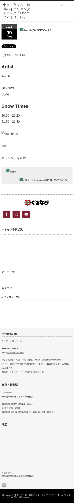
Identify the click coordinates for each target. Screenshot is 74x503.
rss (4, 485)
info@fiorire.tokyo (15, 352)
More (5, 145)
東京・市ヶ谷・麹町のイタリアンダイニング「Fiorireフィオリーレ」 (36, 496)
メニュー (65, 5)
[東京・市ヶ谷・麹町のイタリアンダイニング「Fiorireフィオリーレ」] (17, 11)
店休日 (12, 172)
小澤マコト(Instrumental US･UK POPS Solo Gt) (45, 180)
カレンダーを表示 (14, 158)
